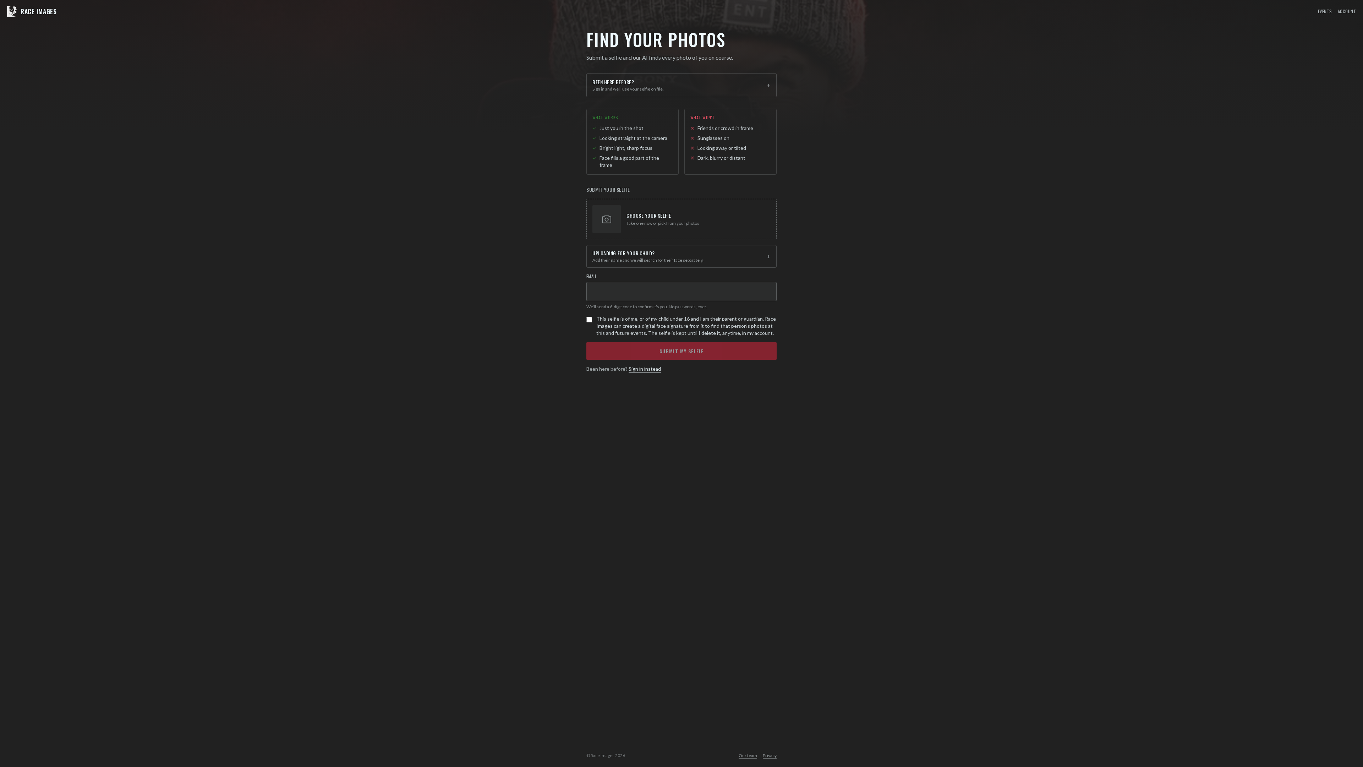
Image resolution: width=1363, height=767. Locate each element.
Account (1347, 11)
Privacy (770, 755)
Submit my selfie (681, 351)
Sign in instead (645, 369)
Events (1325, 11)
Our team (748, 755)
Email (591, 276)
